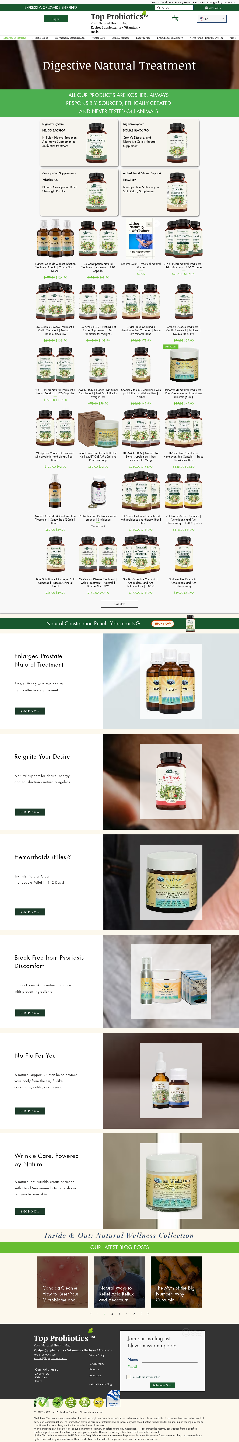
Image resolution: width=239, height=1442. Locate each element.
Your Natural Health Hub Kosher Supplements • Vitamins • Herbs (115, 27)
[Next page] (141, 1313)
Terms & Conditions (161, 2)
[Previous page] (97, 1313)
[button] (178, 18)
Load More (119, 603)
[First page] (90, 1313)
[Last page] (149, 1313)
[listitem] (79, 142)
